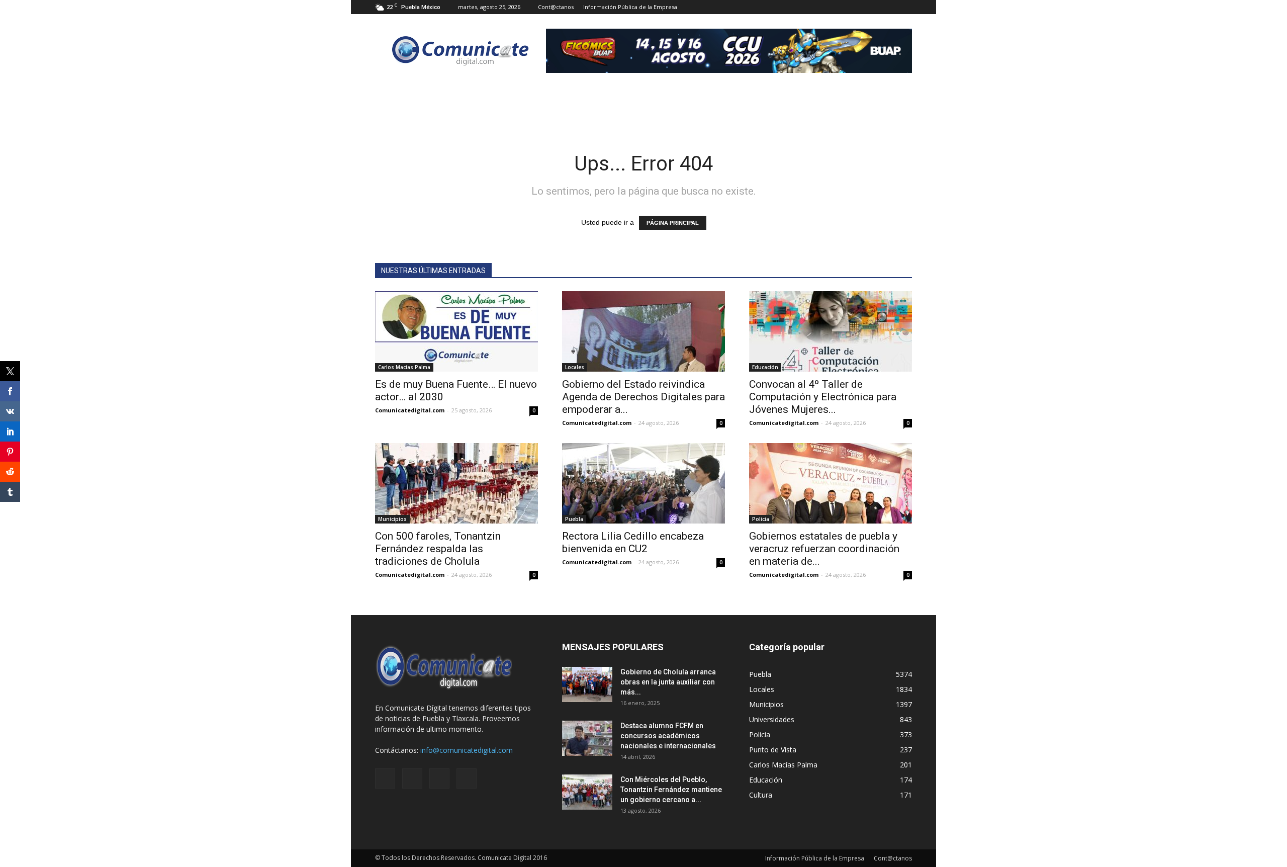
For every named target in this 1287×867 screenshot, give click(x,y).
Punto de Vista (772, 749)
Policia (760, 519)
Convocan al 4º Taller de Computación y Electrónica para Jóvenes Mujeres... (822, 396)
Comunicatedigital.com (409, 410)
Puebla (574, 519)
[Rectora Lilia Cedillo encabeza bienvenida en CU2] (643, 483)
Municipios (392, 519)
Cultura (760, 795)
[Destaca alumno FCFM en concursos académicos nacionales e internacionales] (587, 738)
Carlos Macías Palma (404, 367)
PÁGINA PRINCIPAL (673, 223)
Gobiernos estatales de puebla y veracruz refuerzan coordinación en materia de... (824, 548)
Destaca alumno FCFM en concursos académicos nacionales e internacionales (668, 736)
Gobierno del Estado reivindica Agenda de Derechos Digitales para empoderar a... (643, 396)
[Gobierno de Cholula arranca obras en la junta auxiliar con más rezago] (587, 684)
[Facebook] (854, 7)
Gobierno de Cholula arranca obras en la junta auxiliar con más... (668, 682)
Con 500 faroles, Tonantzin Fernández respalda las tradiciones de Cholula (438, 548)
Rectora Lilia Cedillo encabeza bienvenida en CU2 (633, 542)
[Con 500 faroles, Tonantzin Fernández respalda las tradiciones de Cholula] (456, 483)
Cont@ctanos (556, 7)
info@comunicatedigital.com (466, 750)
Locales (574, 367)
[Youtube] (904, 7)
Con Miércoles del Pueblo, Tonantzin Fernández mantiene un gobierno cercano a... (671, 789)
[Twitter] (887, 7)
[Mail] (871, 7)
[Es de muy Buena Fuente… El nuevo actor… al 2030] (456, 331)
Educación (765, 367)
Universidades (771, 719)
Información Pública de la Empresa (630, 7)
